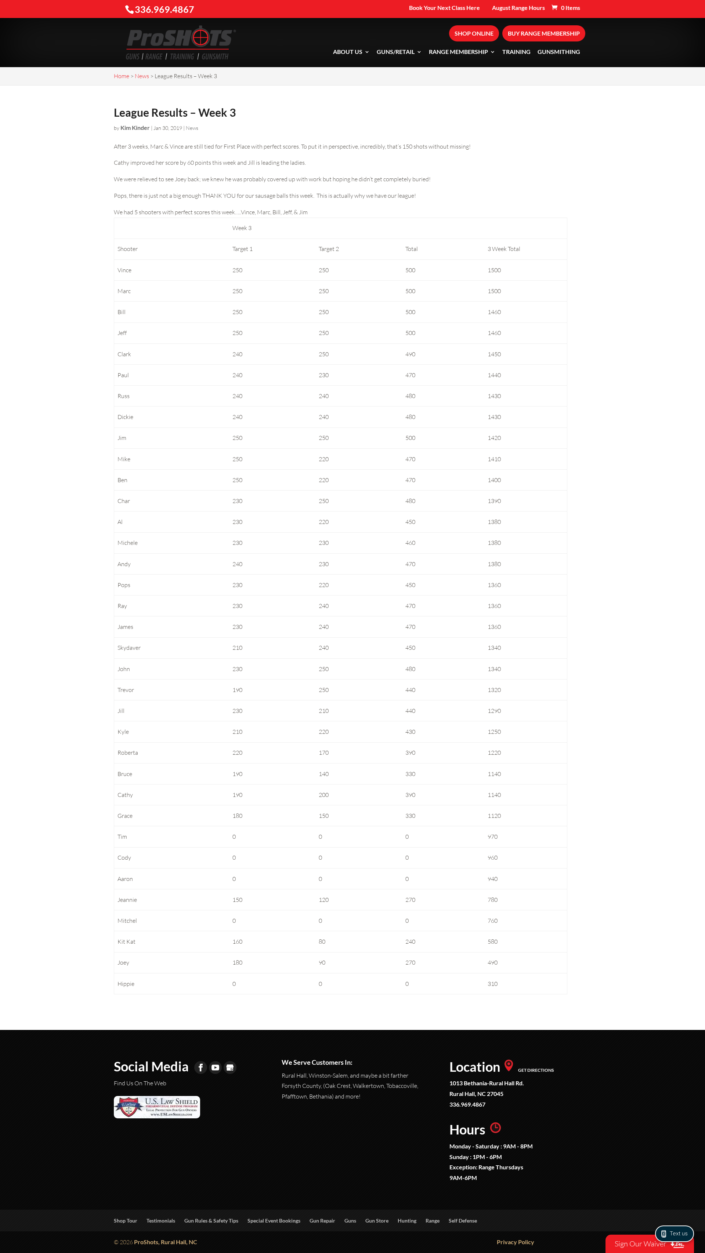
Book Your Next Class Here (444, 8)
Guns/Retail (396, 52)
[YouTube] (215, 1067)
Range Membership (458, 52)
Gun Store (376, 1220)
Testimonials (161, 1220)
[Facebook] (200, 1067)
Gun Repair (322, 1220)
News (192, 128)
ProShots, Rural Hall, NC (165, 1241)
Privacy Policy (515, 1241)
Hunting (407, 1220)
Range (433, 1220)
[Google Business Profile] (230, 1067)
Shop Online (474, 33)
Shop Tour (125, 1220)
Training (516, 52)
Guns (350, 1220)
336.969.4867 (467, 1104)
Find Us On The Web (140, 1083)
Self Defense (463, 1220)
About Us (347, 52)
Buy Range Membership (544, 33)
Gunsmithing (559, 52)
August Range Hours (518, 8)
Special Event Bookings (273, 1220)
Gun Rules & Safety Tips (211, 1220)
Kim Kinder (135, 127)
